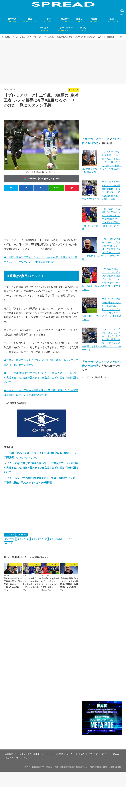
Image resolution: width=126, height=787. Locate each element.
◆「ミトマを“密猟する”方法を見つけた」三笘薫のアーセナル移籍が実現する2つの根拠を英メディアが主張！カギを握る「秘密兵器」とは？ (41, 377)
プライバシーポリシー (99, 754)
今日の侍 (23, 534)
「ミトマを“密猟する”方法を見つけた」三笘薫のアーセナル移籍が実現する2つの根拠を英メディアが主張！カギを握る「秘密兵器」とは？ (41, 467)
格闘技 (94, 20)
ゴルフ (79, 20)
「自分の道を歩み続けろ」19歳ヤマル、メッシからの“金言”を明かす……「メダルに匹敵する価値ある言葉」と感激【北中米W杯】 (102, 219)
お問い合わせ (29, 758)
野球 (49, 20)
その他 (83, 29)
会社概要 (9, 754)
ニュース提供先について (61, 754)
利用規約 (80, 754)
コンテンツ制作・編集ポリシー (31, 754)
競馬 (30, 20)
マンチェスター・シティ (62, 539)
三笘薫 (10, 543)
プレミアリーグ (40, 539)
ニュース (10, 534)
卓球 (111, 20)
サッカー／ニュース (97, 138)
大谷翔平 (65, 20)
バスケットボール (64, 29)
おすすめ (12, 20)
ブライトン (24, 539)
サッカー (44, 29)
